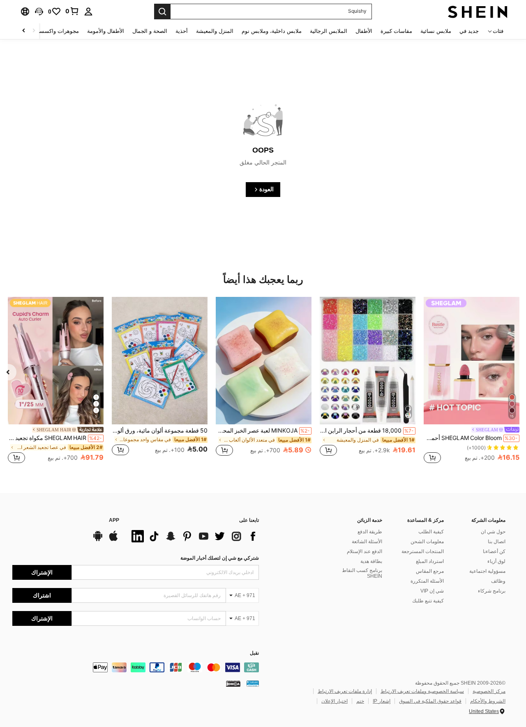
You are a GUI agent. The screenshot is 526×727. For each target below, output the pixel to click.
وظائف (498, 581)
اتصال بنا (496, 541)
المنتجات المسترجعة (422, 551)
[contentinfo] (135, 667)
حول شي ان (493, 532)
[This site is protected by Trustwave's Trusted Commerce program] (253, 683)
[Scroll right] (24, 31)
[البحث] (162, 11)
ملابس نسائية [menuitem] (435, 31)
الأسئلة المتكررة (427, 581)
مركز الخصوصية (489, 691)
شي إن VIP (432, 591)
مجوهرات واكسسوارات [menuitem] (52, 31)
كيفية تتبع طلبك (428, 601)
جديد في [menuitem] (469, 31)
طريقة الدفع (370, 532)
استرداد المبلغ (430, 561)
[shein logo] (478, 11)
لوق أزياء (496, 561)
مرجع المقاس (430, 571)
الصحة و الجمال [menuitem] (149, 31)
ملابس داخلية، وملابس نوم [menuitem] (272, 31)
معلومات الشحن (427, 541)
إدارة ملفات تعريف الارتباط (345, 691)
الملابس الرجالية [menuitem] (328, 31)
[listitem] (471, 381)
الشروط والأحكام (487, 701)
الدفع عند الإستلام (364, 551)
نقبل (254, 653)
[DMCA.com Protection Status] (233, 683)
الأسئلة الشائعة (367, 541)
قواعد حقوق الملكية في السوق (430, 701)
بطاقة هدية (371, 561)
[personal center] (88, 11)
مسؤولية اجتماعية (487, 571)
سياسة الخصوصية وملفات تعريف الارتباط (422, 691)
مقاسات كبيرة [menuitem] (396, 31)
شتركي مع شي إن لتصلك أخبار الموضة (219, 558)
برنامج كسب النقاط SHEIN (362, 573)
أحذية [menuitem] (181, 31)
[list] (193, 536)
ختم (360, 701)
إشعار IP (381, 701)
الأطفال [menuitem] (363, 31)
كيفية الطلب (431, 532)
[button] (39, 11)
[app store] (113, 540)
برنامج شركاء (491, 591)
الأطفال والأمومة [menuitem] (105, 31)
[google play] (98, 540)
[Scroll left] (34, 31)
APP (114, 520)
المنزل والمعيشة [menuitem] (214, 31)
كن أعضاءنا (494, 551)
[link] (72, 11)
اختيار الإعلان (334, 701)
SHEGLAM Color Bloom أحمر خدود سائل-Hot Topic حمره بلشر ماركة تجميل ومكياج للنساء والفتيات (471, 438)
